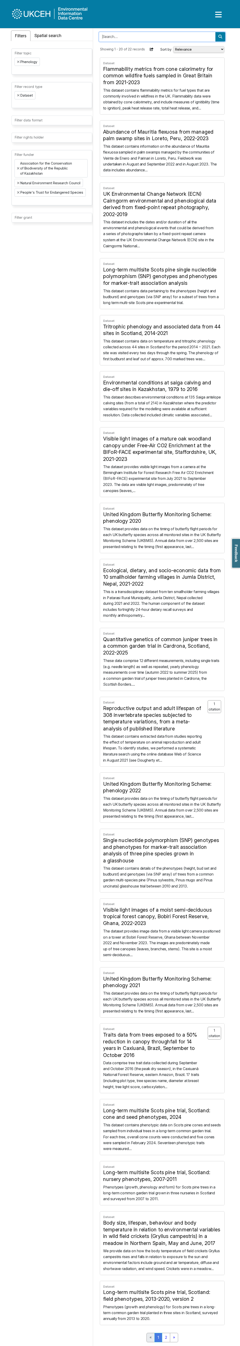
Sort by (166, 49)
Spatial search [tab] (47, 35)
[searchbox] (16, 70)
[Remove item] (18, 62)
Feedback (236, 553)
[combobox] (51, 62)
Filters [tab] (20, 35)
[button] (152, 49)
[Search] (220, 36)
